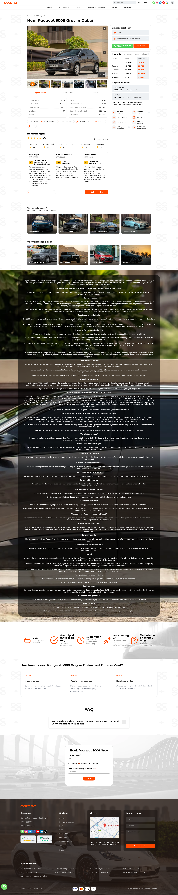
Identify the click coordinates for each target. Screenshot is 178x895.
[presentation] (30, 52)
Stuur (89, 778)
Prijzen (62, 818)
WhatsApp (84, 763)
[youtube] (163, 2)
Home (29, 16)
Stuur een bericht (140, 846)
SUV (35, 16)
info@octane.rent (27, 826)
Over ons (63, 838)
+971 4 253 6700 (144, 2)
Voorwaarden (144, 889)
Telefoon (74, 763)
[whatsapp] (153, 2)
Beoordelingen (65, 841)
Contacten (63, 834)
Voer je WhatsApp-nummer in (82, 768)
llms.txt (155, 889)
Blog (61, 830)
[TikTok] (45, 831)
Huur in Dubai (30, 869)
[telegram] (160, 2)
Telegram (95, 763)
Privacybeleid (132, 889)
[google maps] (167, 2)
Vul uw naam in (76, 755)
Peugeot (41, 16)
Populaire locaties (66, 822)
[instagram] (157, 2)
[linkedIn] (41, 831)
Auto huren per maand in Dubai (33, 876)
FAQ (61, 826)
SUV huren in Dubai (63, 872)
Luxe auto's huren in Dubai (134, 872)
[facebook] (34, 831)
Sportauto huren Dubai (98, 872)
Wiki (61, 845)
